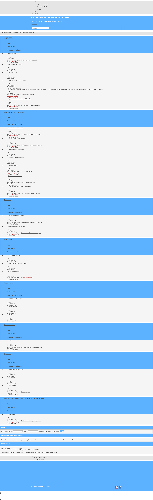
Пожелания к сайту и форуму (16, 215)
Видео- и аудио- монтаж (15, 298)
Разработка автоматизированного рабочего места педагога (24, 398)
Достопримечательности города (17, 263)
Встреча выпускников (14, 88)
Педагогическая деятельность (17, 80)
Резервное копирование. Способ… (31, 134)
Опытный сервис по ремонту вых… (31, 347)
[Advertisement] (76, 472)
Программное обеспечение (16, 149)
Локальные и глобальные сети (17, 138)
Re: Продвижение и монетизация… (31, 145)
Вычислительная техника (15, 127)
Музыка (10, 314)
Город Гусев (8, 239)
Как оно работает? (26, 171)
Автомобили (11, 377)
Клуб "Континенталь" (14, 271)
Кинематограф (12, 306)
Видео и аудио (9, 283)
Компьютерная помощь (15, 176)
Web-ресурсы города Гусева (16, 226)
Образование (8, 38)
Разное (10, 340)
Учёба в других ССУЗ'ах (15, 64)
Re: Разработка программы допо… (31, 105)
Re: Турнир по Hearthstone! (29, 60)
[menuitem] (43, 5)
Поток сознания (9, 325)
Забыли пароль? (43, 431)
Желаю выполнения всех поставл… (31, 222)
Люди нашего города (14, 255)
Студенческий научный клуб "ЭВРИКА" (19, 99)
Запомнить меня (54, 431)
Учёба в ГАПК (12, 53)
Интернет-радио (13, 165)
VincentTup (10, 184)
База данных (12, 414)
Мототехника (12, 385)
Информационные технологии (14, 112)
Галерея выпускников (27, 94)
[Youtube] (116, 487)
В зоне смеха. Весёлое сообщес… (31, 233)
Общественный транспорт (16, 369)
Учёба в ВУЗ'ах (12, 72)
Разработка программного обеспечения (19, 186)
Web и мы (7, 200)
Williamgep (10, 348)
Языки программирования (16, 157)
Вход (3, 427)
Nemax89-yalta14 (12, 223)
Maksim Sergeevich (12, 61)
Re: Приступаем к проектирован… (31, 421)
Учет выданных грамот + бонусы (30, 193)
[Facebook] (120, 487)
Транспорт (7, 354)
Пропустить (34, 24)
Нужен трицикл (25, 392)
